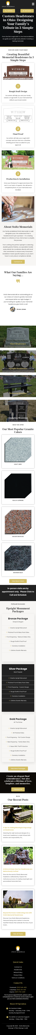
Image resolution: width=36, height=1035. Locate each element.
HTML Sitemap (18, 1028)
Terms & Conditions (18, 978)
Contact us (18, 789)
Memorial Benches (18, 393)
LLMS (26, 1028)
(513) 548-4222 (22, 987)
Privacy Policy (18, 975)
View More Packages (18, 768)
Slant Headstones (18, 343)
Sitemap (10, 1028)
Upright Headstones (18, 368)
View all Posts (18, 934)
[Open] (33, 4)
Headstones (18, 970)
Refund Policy (18, 972)
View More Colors (18, 581)
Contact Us (18, 262)
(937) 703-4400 (20, 992)
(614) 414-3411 (21, 990)
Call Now (9, 10)
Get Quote (28, 10)
